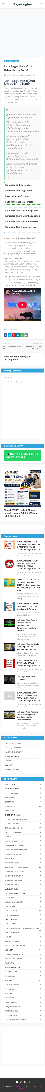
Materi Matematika (12, 769)
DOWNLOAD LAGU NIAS (23, 854)
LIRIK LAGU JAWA (23, 919)
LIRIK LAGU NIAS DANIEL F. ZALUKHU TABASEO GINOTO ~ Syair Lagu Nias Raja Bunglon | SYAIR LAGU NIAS (28, 585)
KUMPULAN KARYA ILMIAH (14, 752)
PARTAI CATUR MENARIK (23, 959)
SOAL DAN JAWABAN (23, 985)
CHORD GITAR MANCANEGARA (23, 819)
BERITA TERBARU (23, 806)
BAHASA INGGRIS (23, 793)
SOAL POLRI (23, 989)
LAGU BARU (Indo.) (23, 889)
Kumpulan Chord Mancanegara (20, 227)
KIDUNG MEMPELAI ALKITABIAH (23, 867)
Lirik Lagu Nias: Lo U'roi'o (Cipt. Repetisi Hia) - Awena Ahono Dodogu (28, 646)
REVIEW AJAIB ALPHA (23, 967)
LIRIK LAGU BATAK (23, 911)
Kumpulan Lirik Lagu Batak (18, 190)
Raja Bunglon (14, 75)
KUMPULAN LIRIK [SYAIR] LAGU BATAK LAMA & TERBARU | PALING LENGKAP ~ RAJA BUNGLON (28, 565)
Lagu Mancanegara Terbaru (19, 201)
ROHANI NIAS (23, 976)
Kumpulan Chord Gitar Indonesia (21, 221)
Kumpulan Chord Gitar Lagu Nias (21, 210)
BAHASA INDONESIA (23, 789)
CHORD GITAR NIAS (23, 824)
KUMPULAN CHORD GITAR (23, 871)
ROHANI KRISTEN (23, 972)
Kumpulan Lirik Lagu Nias (18, 185)
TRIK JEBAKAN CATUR (23, 1006)
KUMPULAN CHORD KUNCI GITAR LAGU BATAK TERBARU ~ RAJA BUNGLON (28, 663)
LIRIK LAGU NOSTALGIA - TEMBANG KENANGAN (23, 928)
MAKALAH (8, 761)
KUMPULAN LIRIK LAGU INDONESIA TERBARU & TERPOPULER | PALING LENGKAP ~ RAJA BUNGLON (28, 697)
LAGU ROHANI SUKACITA (23, 902)
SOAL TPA (23, 993)
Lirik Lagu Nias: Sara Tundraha (26, 678)
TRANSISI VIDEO (23, 1002)
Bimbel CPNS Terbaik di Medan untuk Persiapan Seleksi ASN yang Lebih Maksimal (21, 513)
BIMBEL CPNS (23, 810)
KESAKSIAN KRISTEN (23, 863)
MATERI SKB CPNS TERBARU (23, 945)
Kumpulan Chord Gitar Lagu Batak (22, 215)
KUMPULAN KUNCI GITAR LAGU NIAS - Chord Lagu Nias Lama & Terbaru (27, 606)
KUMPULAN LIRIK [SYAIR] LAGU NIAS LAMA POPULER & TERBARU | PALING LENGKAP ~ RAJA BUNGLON (28, 546)
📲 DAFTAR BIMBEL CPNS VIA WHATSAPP (22, 455)
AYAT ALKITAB (23, 784)
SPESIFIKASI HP (23, 998)
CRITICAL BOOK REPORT (13, 743)
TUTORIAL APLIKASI (23, 1011)
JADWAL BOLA (23, 858)
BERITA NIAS (23, 802)
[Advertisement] (22, 32)
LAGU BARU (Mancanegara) (23, 893)
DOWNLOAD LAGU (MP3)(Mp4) (23, 850)
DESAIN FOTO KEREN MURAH (23, 841)
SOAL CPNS (23, 980)
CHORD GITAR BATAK (23, 815)
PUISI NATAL (23, 963)
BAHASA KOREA (23, 797)
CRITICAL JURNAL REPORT (14, 747)
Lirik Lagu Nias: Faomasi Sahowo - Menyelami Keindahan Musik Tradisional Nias (27, 716)
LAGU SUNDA (23, 906)
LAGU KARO (23, 898)
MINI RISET (9, 765)
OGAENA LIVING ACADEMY (23, 954)
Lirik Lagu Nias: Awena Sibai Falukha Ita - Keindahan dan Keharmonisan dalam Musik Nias (27, 625)
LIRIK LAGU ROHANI (23, 932)
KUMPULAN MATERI (12, 756)
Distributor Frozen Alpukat (23, 845)
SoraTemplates (18, 1086)
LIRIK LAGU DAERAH (23, 915)
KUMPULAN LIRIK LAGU (23, 880)
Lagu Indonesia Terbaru (17, 196)
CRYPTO (23, 837)
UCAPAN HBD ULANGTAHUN (23, 1019)
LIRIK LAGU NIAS (12, 329)
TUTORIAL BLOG (23, 1015)
